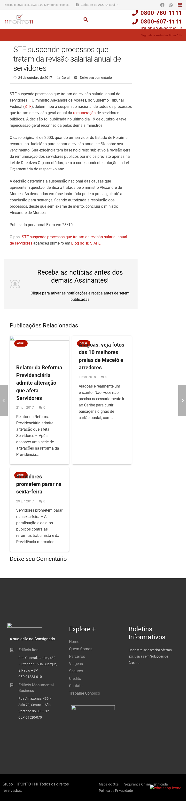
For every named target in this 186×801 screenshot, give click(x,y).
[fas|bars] (180, 5)
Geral (66, 78)
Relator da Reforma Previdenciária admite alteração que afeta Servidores (39, 382)
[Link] (19, 18)
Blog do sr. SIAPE (86, 243)
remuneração (84, 113)
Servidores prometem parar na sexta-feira (39, 484)
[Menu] (6, 35)
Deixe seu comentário (96, 78)
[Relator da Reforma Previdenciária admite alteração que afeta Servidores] (39, 347)
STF (27, 106)
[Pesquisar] (86, 19)
